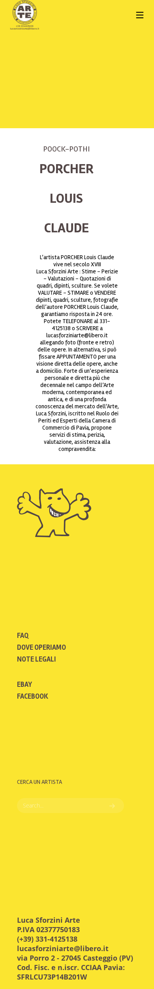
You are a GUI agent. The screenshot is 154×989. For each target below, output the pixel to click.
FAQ (22, 635)
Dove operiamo (41, 647)
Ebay (24, 684)
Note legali (36, 659)
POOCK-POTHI (66, 149)
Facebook (32, 696)
